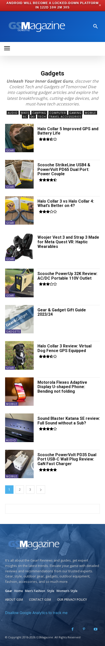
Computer (57, 113)
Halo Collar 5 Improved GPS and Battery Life (67, 131)
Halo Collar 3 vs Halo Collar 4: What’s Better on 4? (65, 203)
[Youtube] (95, 629)
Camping (39, 113)
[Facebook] (72, 629)
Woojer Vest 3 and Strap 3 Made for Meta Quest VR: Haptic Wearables (68, 242)
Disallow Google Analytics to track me (36, 612)
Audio (13, 113)
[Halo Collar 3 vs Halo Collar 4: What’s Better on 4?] (19, 210)
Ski (32, 116)
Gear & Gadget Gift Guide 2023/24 (61, 312)
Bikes (25, 113)
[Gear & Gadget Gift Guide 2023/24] (19, 319)
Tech (42, 116)
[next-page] (40, 489)
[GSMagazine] (36, 26)
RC (25, 116)
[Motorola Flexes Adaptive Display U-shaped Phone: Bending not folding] (19, 391)
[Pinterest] (84, 629)
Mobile (90, 113)
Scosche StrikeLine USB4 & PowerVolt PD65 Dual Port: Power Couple (63, 169)
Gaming (75, 113)
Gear (10, 150)
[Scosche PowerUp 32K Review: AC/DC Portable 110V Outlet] (19, 283)
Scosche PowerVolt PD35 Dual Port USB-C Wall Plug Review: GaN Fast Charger (66, 459)
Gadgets (13, 331)
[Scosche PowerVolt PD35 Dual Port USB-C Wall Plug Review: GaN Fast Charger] (19, 464)
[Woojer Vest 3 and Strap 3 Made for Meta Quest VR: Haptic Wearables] (19, 246)
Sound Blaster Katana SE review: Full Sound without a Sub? (68, 420)
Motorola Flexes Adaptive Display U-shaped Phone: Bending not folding (62, 387)
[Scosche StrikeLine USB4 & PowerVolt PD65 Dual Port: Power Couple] (19, 174)
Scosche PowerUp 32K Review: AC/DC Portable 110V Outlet (67, 276)
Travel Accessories (65, 116)
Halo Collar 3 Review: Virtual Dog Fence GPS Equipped (64, 348)
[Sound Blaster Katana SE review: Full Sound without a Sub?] (19, 427)
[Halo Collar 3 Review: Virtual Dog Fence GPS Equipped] (19, 355)
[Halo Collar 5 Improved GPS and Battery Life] (19, 138)
